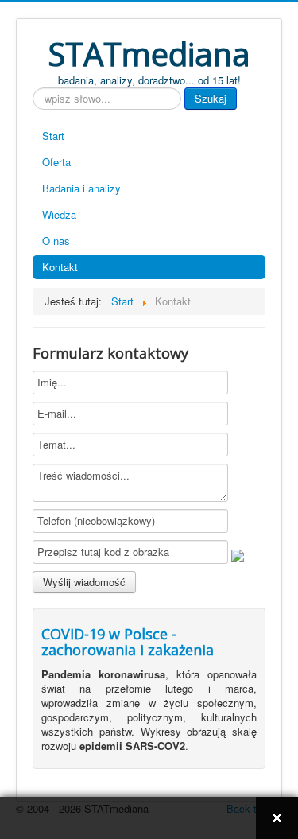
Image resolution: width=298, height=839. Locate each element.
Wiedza (59, 214)
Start (53, 135)
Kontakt (60, 266)
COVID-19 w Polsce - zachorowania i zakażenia (127, 641)
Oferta (56, 161)
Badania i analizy (81, 188)
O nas (56, 240)
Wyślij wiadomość (84, 581)
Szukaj (210, 98)
